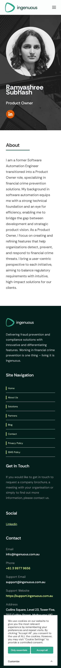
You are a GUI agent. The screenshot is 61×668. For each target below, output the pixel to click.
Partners (12, 415)
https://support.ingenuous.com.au (29, 596)
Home (11, 388)
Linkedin (11, 524)
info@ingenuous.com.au (22, 554)
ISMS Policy (14, 452)
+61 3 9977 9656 (18, 568)
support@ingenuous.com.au (25, 582)
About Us (13, 397)
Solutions (13, 406)
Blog (10, 424)
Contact (12, 433)
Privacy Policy (15, 443)
